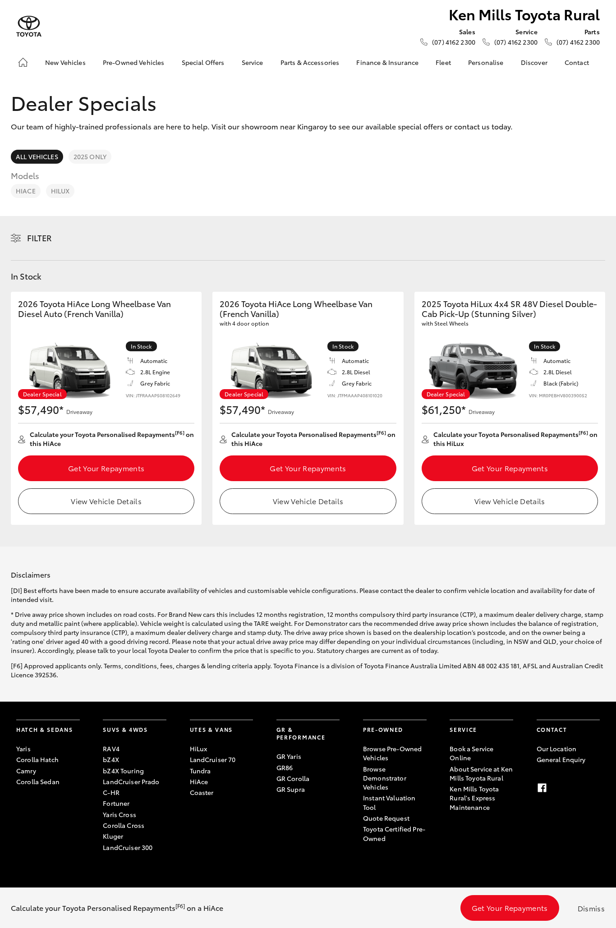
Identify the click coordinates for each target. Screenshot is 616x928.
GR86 (284, 767)
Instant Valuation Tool (389, 802)
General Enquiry (561, 759)
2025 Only (90, 156)
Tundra (200, 770)
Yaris (23, 748)
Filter (39, 237)
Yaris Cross (119, 814)
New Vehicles (65, 62)
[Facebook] (542, 787)
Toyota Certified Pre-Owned (394, 833)
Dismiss (591, 908)
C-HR (111, 792)
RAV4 (111, 748)
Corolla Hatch (37, 759)
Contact (577, 62)
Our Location (557, 748)
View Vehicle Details (106, 501)
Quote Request (386, 817)
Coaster (202, 792)
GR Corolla (292, 778)
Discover (534, 62)
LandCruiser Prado (131, 781)
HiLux (60, 190)
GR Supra (290, 789)
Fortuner (116, 803)
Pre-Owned (383, 729)
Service (252, 62)
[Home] (23, 62)
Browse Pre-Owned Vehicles (392, 753)
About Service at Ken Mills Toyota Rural (481, 773)
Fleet (443, 62)
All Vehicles (37, 156)
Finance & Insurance (387, 62)
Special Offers (203, 62)
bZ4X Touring (123, 770)
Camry (26, 770)
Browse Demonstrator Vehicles (384, 778)
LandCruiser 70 (213, 759)
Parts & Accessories (310, 62)
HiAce (26, 190)
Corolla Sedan (38, 781)
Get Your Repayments (106, 468)
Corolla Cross (123, 825)
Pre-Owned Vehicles (134, 62)
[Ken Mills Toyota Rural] (28, 26)
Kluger (113, 836)
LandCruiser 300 (127, 847)
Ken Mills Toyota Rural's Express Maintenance (474, 798)
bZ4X (111, 759)
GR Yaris (288, 756)
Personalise (486, 62)
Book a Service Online (471, 753)
